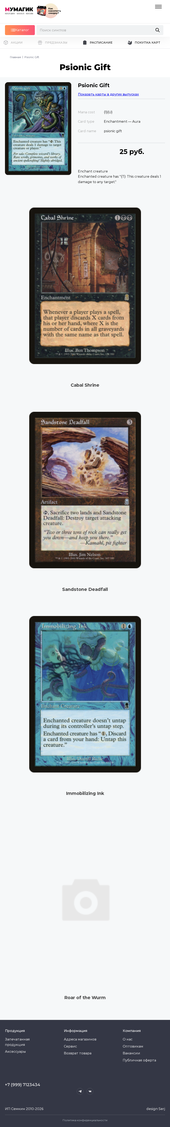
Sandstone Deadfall (85, 589)
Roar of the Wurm (85, 997)
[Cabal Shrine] (85, 286)
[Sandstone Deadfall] (85, 490)
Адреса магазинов (80, 1039)
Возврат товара (77, 1053)
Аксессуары (15, 1052)
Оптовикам (133, 1046)
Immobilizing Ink (85, 793)
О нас (127, 1039)
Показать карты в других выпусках (108, 94)
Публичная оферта (139, 1060)
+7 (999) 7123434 (22, 1084)
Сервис (70, 1046)
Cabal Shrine (85, 385)
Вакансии (131, 1053)
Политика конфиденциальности (85, 1120)
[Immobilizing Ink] (85, 694)
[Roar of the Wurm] (85, 898)
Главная (15, 57)
